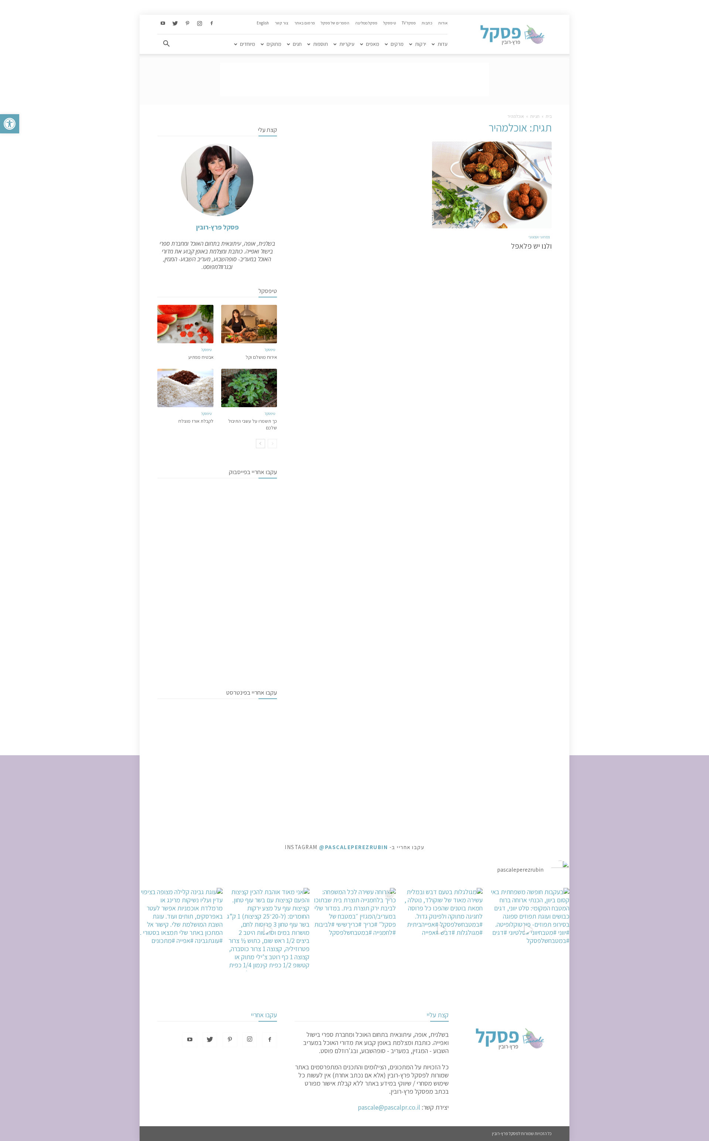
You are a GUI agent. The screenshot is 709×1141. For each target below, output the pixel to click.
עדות (443, 44)
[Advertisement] (354, 79)
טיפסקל (389, 22)
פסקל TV (409, 22)
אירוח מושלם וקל (261, 357)
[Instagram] (199, 23)
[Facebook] (211, 23)
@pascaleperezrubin (353, 847)
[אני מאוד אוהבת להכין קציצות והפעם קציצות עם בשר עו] (267, 929)
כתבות (427, 22)
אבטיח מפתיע (200, 357)
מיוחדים (247, 44)
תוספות (320, 44)
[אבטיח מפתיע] (185, 324)
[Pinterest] (187, 23)
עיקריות (346, 44)
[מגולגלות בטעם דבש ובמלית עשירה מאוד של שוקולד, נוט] (441, 929)
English (263, 22)
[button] (9, 123)
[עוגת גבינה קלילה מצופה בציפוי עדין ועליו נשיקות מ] (181, 929)
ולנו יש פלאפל (531, 246)
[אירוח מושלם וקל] (249, 324)
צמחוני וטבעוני (539, 237)
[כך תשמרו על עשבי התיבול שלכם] (249, 388)
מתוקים (274, 44)
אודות (443, 22)
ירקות (420, 44)
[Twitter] (175, 23)
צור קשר (281, 22)
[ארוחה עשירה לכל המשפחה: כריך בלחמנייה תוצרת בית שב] (354, 929)
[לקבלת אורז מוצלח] (185, 388)
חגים (297, 44)
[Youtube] (162, 23)
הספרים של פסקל (335, 22)
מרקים (397, 44)
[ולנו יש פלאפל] (492, 185)
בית (549, 116)
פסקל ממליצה (366, 22)
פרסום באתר (304, 22)
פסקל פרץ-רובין (217, 227)
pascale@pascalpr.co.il (389, 1107)
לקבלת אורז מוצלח (195, 421)
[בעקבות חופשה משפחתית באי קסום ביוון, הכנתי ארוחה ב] (527, 929)
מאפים (372, 44)
